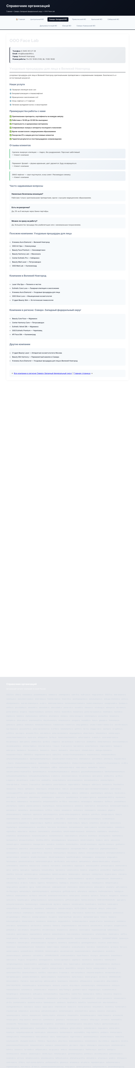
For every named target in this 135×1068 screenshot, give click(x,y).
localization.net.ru (109, 989)
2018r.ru (21, 1062)
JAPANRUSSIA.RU (52, 955)
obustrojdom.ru (98, 951)
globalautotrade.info (65, 938)
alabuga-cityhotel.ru (112, 699)
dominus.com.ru (12, 1054)
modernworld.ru (63, 977)
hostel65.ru (86, 720)
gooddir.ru (23, 887)
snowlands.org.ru (88, 985)
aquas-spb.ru (48, 1007)
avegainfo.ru (94, 870)
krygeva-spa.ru (111, 874)
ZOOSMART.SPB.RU (110, 938)
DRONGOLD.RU (115, 977)
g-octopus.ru (22, 797)
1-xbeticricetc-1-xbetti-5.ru (64, 725)
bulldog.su (64, 1028)
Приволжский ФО (79, 19)
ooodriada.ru (60, 1024)
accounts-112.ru (32, 733)
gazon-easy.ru (22, 934)
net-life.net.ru (59, 861)
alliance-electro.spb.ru (101, 861)
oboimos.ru (115, 964)
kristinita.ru (92, 836)
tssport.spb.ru (74, 964)
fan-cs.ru (123, 947)
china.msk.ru (53, 1028)
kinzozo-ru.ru (34, 866)
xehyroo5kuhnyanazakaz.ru (17, 759)
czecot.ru (101, 1011)
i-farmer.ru (24, 981)
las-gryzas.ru (54, 1049)
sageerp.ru (76, 960)
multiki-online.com (43, 887)
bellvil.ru (9, 1049)
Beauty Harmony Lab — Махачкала (26, 254)
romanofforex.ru (12, 908)
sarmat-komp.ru (12, 857)
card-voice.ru (115, 789)
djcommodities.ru (37, 810)
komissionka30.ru (51, 994)
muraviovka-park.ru (39, 836)
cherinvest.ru (72, 887)
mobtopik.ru (65, 947)
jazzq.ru (92, 1011)
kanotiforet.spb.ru (73, 857)
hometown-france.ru (43, 725)
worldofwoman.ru (56, 836)
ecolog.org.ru (100, 857)
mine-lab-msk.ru (44, 746)
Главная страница (82, 373)
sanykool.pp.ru (34, 1054)
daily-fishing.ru (65, 989)
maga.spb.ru (103, 1028)
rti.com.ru (102, 943)
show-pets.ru (22, 720)
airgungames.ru (76, 733)
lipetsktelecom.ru (39, 772)
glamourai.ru (104, 955)
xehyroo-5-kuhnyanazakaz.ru (108, 763)
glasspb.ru (103, 720)
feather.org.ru (91, 1049)
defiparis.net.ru (41, 1049)
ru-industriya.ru (108, 819)
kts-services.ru (12, 742)
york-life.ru (95, 814)
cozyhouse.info (12, 1041)
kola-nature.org (12, 1028)
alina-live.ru (62, 1041)
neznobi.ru (118, 712)
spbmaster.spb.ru (27, 1028)
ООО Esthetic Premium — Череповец (27, 330)
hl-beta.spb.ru (33, 878)
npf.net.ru (94, 895)
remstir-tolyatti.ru (87, 840)
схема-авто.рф (46, 904)
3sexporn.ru (44, 750)
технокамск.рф (36, 1024)
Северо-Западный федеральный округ (28, 11)
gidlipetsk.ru (11, 930)
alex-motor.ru (83, 925)
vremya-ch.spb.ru (57, 968)
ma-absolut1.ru (35, 801)
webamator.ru (22, 801)
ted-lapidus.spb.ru (13, 977)
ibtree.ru (24, 1054)
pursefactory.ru (72, 797)
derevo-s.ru (36, 1020)
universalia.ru (56, 831)
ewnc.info (42, 895)
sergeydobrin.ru (64, 921)
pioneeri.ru (25, 857)
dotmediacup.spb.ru (88, 1015)
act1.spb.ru (108, 925)
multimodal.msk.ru (105, 891)
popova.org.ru (104, 1045)
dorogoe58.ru (31, 960)
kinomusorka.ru (59, 853)
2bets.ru (81, 853)
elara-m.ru (48, 853)
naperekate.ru (43, 763)
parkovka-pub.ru (116, 1054)
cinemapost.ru (64, 695)
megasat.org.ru (94, 989)
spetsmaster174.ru (13, 972)
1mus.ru (54, 750)
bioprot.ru (118, 994)
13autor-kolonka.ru (36, 712)
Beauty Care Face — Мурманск (24, 318)
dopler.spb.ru (114, 934)
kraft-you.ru (85, 695)
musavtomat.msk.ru (82, 951)
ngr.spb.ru (90, 878)
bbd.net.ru (51, 913)
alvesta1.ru (110, 887)
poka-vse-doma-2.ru (41, 729)
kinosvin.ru (74, 883)
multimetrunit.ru (102, 947)
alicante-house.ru (107, 1037)
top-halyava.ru (12, 729)
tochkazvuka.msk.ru (80, 921)
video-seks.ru (81, 767)
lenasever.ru (114, 716)
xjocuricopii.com (66, 951)
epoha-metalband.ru (76, 878)
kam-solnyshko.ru (78, 972)
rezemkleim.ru (26, 844)
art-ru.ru (20, 1058)
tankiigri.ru (111, 1049)
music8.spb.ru (90, 904)
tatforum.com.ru (61, 1058)
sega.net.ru (115, 1041)
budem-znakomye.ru (94, 703)
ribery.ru (118, 814)
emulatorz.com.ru (32, 1058)
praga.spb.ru (112, 857)
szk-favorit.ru (36, 925)
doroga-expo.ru (107, 814)
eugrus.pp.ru (79, 866)
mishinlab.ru (107, 712)
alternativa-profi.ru (77, 1058)
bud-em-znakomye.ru (29, 703)
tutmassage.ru (87, 857)
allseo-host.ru (88, 733)
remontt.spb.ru (23, 943)
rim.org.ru (94, 955)
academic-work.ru (35, 1002)
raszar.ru (102, 767)
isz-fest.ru (33, 895)
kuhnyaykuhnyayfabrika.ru (39, 776)
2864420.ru (28, 754)
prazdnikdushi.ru (40, 695)
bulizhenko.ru (26, 989)
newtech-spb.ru (12, 844)
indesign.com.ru (12, 1037)
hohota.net (92, 908)
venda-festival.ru (104, 742)
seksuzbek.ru (44, 707)
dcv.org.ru (112, 968)
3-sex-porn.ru (66, 746)
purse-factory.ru (91, 746)
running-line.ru (97, 874)
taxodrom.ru (87, 960)
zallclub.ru (93, 891)
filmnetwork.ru (52, 883)
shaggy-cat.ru (95, 729)
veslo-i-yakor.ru (90, 827)
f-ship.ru (32, 883)
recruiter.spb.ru (78, 904)
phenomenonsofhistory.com (17, 1045)
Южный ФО (66, 26)
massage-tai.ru (39, 844)
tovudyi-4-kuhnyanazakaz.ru (74, 754)
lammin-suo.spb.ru (59, 874)
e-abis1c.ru (96, 737)
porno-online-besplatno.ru (69, 814)
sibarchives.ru (34, 797)
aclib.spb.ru (37, 994)
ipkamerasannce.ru (91, 1037)
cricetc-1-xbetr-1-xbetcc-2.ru (101, 725)
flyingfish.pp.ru (12, 994)
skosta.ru (56, 985)
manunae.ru (102, 810)
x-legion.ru (55, 742)
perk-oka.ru (11, 797)
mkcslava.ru (72, 853)
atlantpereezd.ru (12, 703)
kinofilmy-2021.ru (43, 840)
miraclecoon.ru (64, 720)
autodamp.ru (11, 810)
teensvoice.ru (115, 823)
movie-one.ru (120, 793)
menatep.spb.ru (60, 1054)
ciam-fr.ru (75, 695)
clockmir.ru (109, 1007)
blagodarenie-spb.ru (43, 754)
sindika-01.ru (36, 742)
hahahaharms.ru (67, 729)
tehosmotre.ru (101, 733)
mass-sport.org (36, 981)
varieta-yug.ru (114, 733)
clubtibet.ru (121, 921)
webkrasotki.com (59, 887)
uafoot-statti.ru (84, 737)
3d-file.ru (52, 737)
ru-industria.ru (12, 848)
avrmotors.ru (118, 913)
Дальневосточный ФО (48, 26)
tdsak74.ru (24, 866)
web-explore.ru (120, 695)
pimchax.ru (108, 759)
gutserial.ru (60, 1020)
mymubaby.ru (61, 878)
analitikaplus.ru (27, 908)
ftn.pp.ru (21, 960)
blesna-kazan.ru (28, 921)
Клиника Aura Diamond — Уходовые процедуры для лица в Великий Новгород (45, 361)
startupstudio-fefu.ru (79, 848)
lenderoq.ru (51, 921)
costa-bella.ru (67, 866)
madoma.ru (26, 814)
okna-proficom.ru (37, 848)
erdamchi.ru (11, 836)
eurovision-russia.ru (25, 699)
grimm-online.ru (76, 1028)
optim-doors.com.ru (14, 968)
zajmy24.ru (56, 754)
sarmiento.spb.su (31, 874)
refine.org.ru (94, 1020)
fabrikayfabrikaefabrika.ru (40, 759)
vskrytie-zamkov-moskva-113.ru (65, 759)
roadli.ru (21, 806)
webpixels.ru (23, 1011)
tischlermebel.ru (66, 1032)
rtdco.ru (65, 789)
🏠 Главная (20, 19)
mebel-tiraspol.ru (104, 1015)
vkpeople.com (35, 1015)
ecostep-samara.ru (39, 917)
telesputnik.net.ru (37, 1045)
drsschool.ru (96, 938)
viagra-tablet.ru (106, 746)
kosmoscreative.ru (104, 913)
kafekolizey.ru (113, 930)
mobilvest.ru (40, 913)
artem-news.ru (113, 943)
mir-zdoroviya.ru (48, 930)
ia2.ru (8, 870)
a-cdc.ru (43, 703)
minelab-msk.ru (88, 750)
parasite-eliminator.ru (30, 977)
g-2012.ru (10, 733)
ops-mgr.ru (20, 733)
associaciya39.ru (92, 866)
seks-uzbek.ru (56, 707)
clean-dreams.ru (71, 836)
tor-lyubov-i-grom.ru (88, 797)
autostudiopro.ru (95, 699)
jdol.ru (106, 840)
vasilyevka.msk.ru (99, 1066)
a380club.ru (84, 793)
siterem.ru (73, 930)
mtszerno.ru (52, 989)
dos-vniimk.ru (103, 1041)
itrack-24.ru (66, 699)
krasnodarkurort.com (25, 947)
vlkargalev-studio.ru (28, 1041)
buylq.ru (38, 1007)
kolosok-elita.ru (48, 870)
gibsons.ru (64, 1062)
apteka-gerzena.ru (83, 1066)
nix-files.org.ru (12, 891)
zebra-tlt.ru (23, 848)
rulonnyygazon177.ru (14, 793)
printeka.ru (88, 1054)
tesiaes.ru (124, 895)
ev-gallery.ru (117, 729)
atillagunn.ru (42, 737)
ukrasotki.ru (32, 707)
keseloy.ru (10, 1032)
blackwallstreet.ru (102, 964)
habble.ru (20, 716)
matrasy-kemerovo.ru (64, 806)
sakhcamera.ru (85, 861)
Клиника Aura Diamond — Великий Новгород (31, 242)
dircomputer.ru (104, 836)
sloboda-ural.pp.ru (65, 908)
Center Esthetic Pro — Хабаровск (25, 258)
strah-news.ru (40, 699)
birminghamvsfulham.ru (115, 853)
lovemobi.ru (11, 1058)
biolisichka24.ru (72, 844)
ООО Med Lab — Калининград (24, 266)
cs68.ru (54, 767)
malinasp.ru (63, 883)
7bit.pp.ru (103, 895)
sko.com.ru (77, 917)
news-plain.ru (74, 801)
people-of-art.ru (96, 921)
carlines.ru (47, 925)
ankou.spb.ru (99, 887)
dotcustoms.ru (102, 806)
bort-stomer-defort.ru (35, 1062)
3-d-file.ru (55, 729)
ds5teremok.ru (25, 994)
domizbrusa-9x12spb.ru (46, 793)
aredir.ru (112, 1058)
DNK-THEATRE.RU (13, 985)
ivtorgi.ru (81, 968)
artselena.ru (74, 1062)
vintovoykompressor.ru (95, 853)
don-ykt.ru (104, 823)
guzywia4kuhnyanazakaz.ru (92, 772)
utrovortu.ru (25, 853)
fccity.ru (97, 1024)
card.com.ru (11, 900)
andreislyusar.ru (48, 797)
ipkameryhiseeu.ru (29, 972)
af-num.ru (35, 1066)
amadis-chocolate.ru (39, 857)
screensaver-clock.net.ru (58, 895)
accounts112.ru (25, 729)
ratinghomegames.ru (14, 964)
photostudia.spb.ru (38, 943)
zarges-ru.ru (94, 848)
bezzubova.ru (109, 921)
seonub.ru (50, 844)
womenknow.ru (91, 1041)
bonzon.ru (19, 1049)
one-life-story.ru (121, 725)
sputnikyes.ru (56, 891)
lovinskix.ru (10, 720)
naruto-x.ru (60, 797)
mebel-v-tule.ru (53, 947)
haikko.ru (10, 895)
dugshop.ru (21, 878)
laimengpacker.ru (45, 960)
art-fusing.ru (64, 998)
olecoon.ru (89, 707)
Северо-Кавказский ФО (86, 26)
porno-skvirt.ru (12, 712)
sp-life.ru (46, 742)
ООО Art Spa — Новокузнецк (24, 246)
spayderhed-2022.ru (106, 797)
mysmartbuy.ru (48, 806)
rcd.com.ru (107, 994)
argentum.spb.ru (12, 1066)
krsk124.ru (102, 904)
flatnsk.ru (56, 925)
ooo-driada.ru (23, 930)
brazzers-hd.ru (120, 759)
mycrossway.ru (39, 998)
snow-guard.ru (30, 793)
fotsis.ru (104, 917)
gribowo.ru (10, 725)
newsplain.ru (67, 810)
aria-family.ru (11, 806)
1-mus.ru (56, 746)
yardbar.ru (104, 1032)
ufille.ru (18, 695)
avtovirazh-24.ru (81, 1011)
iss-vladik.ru (29, 1049)
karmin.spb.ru (40, 1032)
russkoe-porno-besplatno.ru (17, 823)
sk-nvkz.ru (103, 977)
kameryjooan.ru (88, 934)
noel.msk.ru (28, 1007)
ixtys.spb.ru (88, 1024)
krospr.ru (23, 712)
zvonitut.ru (60, 844)
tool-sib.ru (91, 947)
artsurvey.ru (102, 1058)
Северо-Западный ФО (58, 19)
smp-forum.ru (77, 913)
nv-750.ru (63, 801)
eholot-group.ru (91, 977)
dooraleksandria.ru (13, 746)
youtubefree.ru (120, 801)
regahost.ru (35, 870)
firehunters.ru (114, 720)
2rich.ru (57, 712)
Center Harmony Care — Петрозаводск (28, 322)
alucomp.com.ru (47, 1058)
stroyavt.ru (115, 861)
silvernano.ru (54, 716)
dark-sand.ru (25, 742)
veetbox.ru (53, 695)
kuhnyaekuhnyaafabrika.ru (16, 776)
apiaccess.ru (50, 938)
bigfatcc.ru (10, 716)
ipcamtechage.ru (44, 985)
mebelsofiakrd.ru (13, 989)
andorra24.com (88, 964)
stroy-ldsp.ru (74, 985)
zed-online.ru (97, 759)
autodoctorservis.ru (26, 861)
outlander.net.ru (90, 1028)
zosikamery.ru (51, 908)
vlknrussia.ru (45, 767)
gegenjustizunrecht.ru (108, 848)
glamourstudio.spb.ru (110, 1024)
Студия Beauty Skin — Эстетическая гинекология (32, 300)
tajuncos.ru (37, 814)
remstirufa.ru (114, 831)
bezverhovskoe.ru (82, 938)
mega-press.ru (97, 695)
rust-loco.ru (11, 878)
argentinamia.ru (97, 793)
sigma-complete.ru (48, 977)
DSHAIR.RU (39, 951)
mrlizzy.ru (115, 985)
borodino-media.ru (105, 827)
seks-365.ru (60, 819)
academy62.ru (74, 943)
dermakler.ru (91, 1058)
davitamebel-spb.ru (91, 917)
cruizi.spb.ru (111, 1011)
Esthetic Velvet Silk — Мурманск (25, 326)
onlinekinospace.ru (61, 848)
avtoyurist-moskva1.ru (15, 904)
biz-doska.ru (62, 827)
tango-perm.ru (12, 887)
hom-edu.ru (25, 1066)
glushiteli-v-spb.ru (79, 989)
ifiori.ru (89, 968)
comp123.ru (94, 823)
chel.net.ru (122, 874)
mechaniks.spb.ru (29, 985)
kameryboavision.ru (56, 900)
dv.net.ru (124, 1041)
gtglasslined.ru (56, 964)
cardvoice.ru (78, 810)
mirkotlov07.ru (26, 998)
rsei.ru (52, 1037)
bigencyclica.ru (118, 870)
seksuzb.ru (75, 772)
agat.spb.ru (121, 900)
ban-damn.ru (79, 746)
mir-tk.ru (34, 767)
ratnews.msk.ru (120, 998)
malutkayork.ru (98, 883)
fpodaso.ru (123, 703)
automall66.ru (79, 1032)
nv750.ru (48, 810)
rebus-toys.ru (75, 750)
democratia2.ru (12, 981)
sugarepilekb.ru (36, 934)
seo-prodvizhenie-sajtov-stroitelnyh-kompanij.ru (89, 789)
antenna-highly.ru (29, 746)
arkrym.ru (83, 836)
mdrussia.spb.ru (72, 1020)
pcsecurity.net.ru (78, 947)
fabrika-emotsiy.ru (88, 900)
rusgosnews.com (102, 878)
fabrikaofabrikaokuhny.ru (115, 772)
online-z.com (111, 908)
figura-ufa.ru (52, 1041)
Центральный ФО (37, 19)
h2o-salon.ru (85, 883)
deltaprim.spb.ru (111, 883)
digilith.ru (48, 823)
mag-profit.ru (64, 994)
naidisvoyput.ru (62, 1037)
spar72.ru (101, 1049)
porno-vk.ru (68, 707)
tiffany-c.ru (26, 917)
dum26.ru (42, 972)
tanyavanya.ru (73, 840)
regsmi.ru (41, 883)
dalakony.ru (123, 938)
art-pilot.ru (85, 1062)
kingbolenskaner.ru (69, 925)
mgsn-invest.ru (76, 1037)
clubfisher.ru (102, 831)
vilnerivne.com (60, 1007)
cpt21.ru (15, 870)
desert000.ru (70, 968)
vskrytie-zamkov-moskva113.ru (18, 772)
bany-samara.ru (42, 1037)
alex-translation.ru (110, 1002)
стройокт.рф (11, 1011)
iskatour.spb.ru (74, 874)
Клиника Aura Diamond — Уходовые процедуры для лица (36, 292)
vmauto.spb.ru (12, 1020)
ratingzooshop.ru (37, 938)
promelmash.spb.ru (74, 1024)
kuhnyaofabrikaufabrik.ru (60, 763)
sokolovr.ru (115, 840)
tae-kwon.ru (60, 870)
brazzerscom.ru (93, 754)
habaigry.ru (118, 891)
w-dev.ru (24, 883)
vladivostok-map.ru (66, 767)
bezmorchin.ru (121, 866)
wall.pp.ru (49, 1045)
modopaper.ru (90, 810)
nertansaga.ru (86, 801)
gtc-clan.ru (73, 1045)
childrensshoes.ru (103, 985)
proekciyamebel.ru (67, 955)
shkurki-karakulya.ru (57, 857)
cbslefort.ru (75, 998)
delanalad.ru (98, 801)
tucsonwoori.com (94, 1002)
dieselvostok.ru (116, 878)
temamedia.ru (52, 998)
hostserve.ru (78, 712)
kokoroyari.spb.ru (13, 921)
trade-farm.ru (90, 806)
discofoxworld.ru (50, 720)
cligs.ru (82, 1045)
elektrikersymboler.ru (40, 891)
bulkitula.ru (29, 725)
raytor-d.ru (32, 737)
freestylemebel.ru (27, 1037)
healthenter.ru (117, 836)
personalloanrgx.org (116, 1066)
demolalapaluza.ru (58, 840)
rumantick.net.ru (40, 989)
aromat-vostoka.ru (13, 913)
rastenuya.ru (11, 699)
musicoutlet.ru (41, 1028)
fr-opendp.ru (64, 972)
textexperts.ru (12, 840)
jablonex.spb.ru (50, 981)
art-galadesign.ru (13, 917)
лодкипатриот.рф (99, 930)
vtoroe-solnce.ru (84, 1007)
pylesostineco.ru (58, 934)
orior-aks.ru (11, 925)
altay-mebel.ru (112, 981)
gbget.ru (111, 810)
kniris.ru (25, 1015)
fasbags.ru (118, 746)
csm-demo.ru (45, 733)
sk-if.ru (9, 1002)
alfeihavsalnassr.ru (13, 814)
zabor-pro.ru (11, 960)
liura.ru (94, 720)
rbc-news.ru (121, 707)
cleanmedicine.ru (13, 819)
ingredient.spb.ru (97, 1062)
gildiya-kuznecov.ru (39, 900)
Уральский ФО (96, 19)
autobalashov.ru (12, 853)
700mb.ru (41, 1041)
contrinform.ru (48, 1020)
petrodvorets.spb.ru (49, 1011)
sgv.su (31, 887)
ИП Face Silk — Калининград (24, 334)
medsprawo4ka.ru (108, 754)
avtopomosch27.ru (50, 801)
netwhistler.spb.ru (118, 1045)
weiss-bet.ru (22, 831)
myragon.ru (52, 943)
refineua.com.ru (86, 981)
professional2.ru (52, 1062)
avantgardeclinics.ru (14, 1007)
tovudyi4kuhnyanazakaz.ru (58, 772)
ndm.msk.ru (24, 938)
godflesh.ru (120, 844)
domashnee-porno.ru (27, 827)
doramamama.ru (23, 836)
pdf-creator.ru (121, 887)
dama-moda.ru (77, 977)
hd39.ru (99, 994)
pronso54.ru (103, 716)
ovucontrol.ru (72, 819)
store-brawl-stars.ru (110, 737)
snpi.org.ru (86, 874)
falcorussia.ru (11, 861)
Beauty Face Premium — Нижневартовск (28, 250)
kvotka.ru (45, 866)
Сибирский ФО (113, 19)
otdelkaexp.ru (28, 913)
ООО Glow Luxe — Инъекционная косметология (32, 296)
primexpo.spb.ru (107, 866)
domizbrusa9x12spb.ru (119, 806)
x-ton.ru (57, 810)
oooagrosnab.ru (111, 703)
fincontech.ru (33, 750)
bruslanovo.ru (62, 930)
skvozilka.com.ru (101, 1054)
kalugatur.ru (113, 895)
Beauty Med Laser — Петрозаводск (26, 262)
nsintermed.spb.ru (66, 1011)
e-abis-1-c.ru (80, 742)
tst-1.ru (86, 729)
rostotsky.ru (119, 827)
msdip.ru (99, 840)
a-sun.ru (64, 985)
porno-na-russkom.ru (92, 712)
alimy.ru (101, 908)
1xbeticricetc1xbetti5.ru (67, 737)
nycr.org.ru (36, 968)
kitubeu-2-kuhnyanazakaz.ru (83, 763)
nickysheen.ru (97, 1007)
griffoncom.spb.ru (72, 900)
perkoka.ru (109, 793)
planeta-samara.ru (33, 806)
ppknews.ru (26, 955)
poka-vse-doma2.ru (60, 733)
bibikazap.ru (92, 1045)
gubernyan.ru (43, 964)
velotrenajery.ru (90, 716)
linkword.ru (73, 981)
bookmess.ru (63, 981)
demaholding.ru (64, 793)
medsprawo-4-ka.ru (14, 754)
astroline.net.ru (96, 925)
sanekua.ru (61, 1002)
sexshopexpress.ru (80, 699)
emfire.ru (9, 707)
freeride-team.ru (53, 699)
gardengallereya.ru (88, 943)
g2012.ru (78, 729)
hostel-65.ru (67, 712)
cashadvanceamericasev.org (52, 1066)
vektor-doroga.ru (76, 716)
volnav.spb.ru (74, 895)
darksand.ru (63, 750)
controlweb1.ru (12, 866)
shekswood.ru (52, 1032)
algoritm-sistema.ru (106, 844)
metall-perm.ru (12, 938)
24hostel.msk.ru (12, 883)
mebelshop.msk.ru (63, 913)
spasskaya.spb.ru (13, 1015)
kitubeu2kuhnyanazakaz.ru (25, 763)
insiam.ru (83, 870)
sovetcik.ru (110, 951)
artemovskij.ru (101, 934)
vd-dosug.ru (99, 707)
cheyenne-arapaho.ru (95, 972)
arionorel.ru (61, 1015)
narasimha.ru (23, 810)
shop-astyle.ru (25, 1020)
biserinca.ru (11, 947)
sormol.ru (49, 712)
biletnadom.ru (84, 759)
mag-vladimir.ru (92, 1032)
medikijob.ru (11, 943)
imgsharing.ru (11, 827)
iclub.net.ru (10, 934)
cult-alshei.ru (38, 955)
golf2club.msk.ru (69, 891)
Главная (9, 11)
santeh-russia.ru (12, 951)
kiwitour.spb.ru (116, 1032)
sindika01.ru (91, 742)
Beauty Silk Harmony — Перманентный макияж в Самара (35, 357)
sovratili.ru (79, 707)
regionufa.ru (11, 831)
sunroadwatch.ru (88, 998)
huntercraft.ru (120, 1007)
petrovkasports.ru (50, 814)
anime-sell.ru (114, 1028)
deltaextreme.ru (12, 998)
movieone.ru (120, 797)
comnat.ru (85, 895)
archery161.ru (105, 870)
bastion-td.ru (90, 913)
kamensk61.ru (116, 1020)
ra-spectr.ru (48, 1024)
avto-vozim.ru (71, 861)
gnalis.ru (20, 725)
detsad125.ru (35, 930)
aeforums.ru (82, 891)
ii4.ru (65, 964)
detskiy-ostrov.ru (86, 887)
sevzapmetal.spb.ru (113, 972)
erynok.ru (49, 848)
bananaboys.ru (49, 1002)
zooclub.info (11, 1024)
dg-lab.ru (57, 904)
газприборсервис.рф (24, 1032)
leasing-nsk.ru (88, 994)
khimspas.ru (122, 1058)
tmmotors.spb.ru (52, 951)
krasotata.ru (27, 695)
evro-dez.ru (11, 801)
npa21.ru (45, 968)
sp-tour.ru (114, 947)
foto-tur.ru (51, 827)
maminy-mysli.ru (48, 1015)
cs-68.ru (124, 763)
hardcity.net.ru (110, 960)
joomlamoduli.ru (19, 1002)
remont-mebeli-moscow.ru (73, 831)
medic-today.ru (74, 823)
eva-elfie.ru (41, 827)
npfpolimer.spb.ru (113, 1062)
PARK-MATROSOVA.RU (106, 900)
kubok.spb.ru (113, 904)
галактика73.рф (65, 917)
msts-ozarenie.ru (73, 934)
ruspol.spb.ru (52, 972)
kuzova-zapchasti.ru (62, 960)
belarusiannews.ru (76, 1041)
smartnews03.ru (35, 720)
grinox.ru (46, 934)
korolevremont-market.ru (75, 703)
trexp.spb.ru (70, 1066)
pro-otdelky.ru (20, 707)
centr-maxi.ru (11, 1062)
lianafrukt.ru (72, 1002)
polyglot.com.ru (120, 925)
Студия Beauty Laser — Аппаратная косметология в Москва (37, 353)
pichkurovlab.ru (60, 823)
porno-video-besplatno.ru (43, 819)
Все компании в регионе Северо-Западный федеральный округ (43, 373)
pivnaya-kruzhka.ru (26, 840)
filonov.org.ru (23, 1024)
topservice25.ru (30, 964)
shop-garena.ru (82, 725)
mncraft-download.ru (88, 844)
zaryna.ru (32, 831)
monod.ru (84, 1020)
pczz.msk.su (35, 1011)
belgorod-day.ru (36, 823)
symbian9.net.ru (27, 951)
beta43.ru (82, 1002)
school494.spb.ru (47, 878)
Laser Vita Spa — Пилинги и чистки (26, 284)
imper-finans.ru (83, 955)
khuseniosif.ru (73, 1015)
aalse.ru (75, 793)
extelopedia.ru (45, 874)
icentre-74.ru (77, 994)
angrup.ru (66, 904)
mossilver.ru (41, 921)
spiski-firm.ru (37, 853)
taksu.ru (84, 823)
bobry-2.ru (72, 1007)
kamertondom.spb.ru (44, 861)
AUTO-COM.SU (80, 908)
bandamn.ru (21, 750)
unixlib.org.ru (47, 1054)
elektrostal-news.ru (55, 703)
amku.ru (64, 1049)
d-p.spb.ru (53, 917)
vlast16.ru (10, 874)
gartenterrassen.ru (75, 1054)
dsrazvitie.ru (98, 960)
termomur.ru (91, 831)
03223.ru (10, 695)
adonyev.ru (110, 707)
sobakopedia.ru (21, 895)
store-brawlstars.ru (120, 742)
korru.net (19, 874)
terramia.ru (62, 943)
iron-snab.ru (55, 866)
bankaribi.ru (92, 767)
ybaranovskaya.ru (13, 955)
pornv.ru (125, 699)
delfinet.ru (43, 716)
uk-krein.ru (105, 1020)
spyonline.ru (39, 908)
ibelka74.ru (119, 1037)
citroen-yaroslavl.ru (104, 998)
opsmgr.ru (107, 729)
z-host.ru (10, 763)
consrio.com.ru (73, 870)
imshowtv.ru (40, 947)
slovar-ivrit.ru (26, 819)
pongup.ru (76, 720)
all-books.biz (118, 1015)
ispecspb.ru (24, 870)
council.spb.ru (84, 930)
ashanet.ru (79, 806)
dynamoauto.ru (23, 925)
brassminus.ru (116, 955)
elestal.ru (64, 716)
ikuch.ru (27, 968)
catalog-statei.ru (100, 968)
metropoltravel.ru (76, 827)
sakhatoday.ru (25, 891)
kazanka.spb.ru (23, 900)
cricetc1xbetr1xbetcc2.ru (16, 737)
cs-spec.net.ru (99, 981)
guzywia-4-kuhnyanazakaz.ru (18, 767)
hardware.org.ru (31, 904)
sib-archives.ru (67, 742)
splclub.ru (85, 814)
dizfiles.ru (108, 801)
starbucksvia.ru (32, 716)
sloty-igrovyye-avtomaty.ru (90, 819)
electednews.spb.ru (76, 1049)
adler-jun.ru (10, 750)
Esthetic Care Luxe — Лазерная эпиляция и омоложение (35, 288)
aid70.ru (124, 934)
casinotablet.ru (44, 831)
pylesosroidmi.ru (61, 1045)
